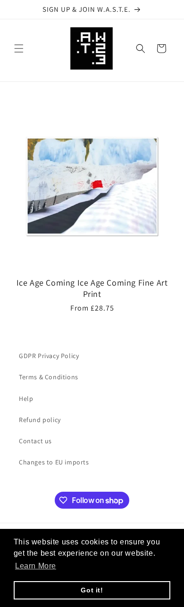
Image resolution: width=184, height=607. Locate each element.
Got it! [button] (92, 590)
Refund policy (40, 419)
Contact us (35, 441)
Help (26, 398)
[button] (18, 48)
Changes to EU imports (54, 462)
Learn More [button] (35, 566)
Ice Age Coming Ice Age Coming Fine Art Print (92, 288)
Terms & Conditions (48, 377)
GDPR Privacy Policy (49, 355)
